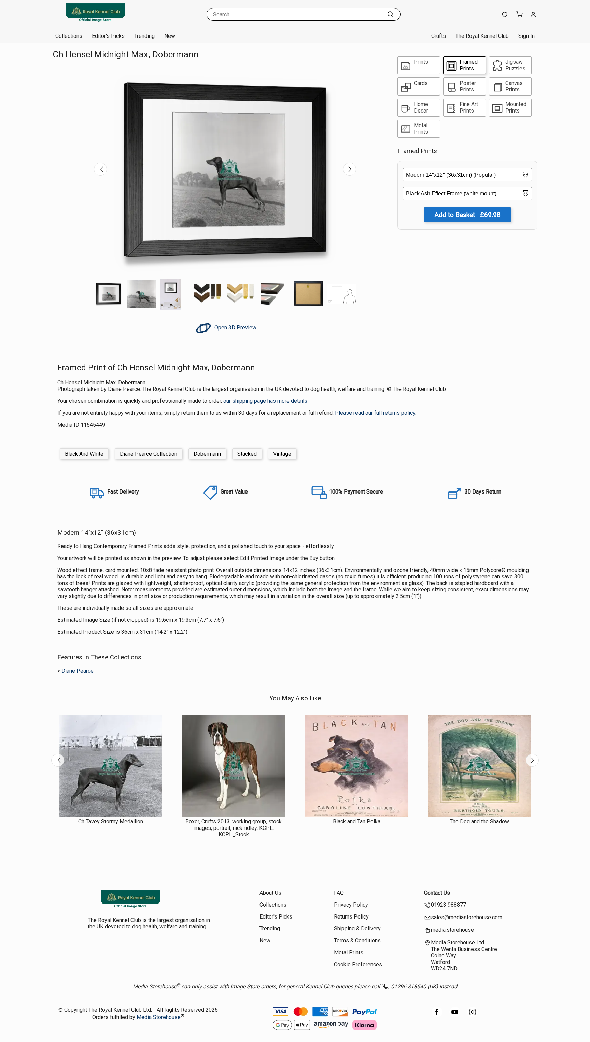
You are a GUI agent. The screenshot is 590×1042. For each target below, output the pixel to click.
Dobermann (207, 454)
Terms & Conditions (357, 940)
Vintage (282, 454)
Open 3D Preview (234, 327)
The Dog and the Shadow (479, 821)
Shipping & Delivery (357, 928)
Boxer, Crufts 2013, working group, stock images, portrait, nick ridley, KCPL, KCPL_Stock (233, 828)
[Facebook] (437, 1015)
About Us (270, 893)
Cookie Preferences (358, 964)
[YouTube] (454, 1015)
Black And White (84, 454)
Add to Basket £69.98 (467, 215)
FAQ (339, 893)
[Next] (349, 169)
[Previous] (100, 169)
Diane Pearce (77, 670)
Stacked (247, 454)
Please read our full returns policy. (375, 413)
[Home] (95, 22)
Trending (144, 36)
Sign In (526, 36)
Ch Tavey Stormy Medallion (110, 821)
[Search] (391, 14)
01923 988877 (448, 904)
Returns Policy (351, 916)
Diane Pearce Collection (148, 454)
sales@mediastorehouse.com (466, 917)
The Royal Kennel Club (482, 36)
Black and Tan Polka (356, 821)
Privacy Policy (351, 904)
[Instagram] (472, 1015)
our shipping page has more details (265, 401)
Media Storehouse (159, 1017)
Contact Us (437, 893)
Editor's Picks (108, 36)
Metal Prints (348, 952)
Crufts (438, 36)
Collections (68, 36)
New (169, 36)
